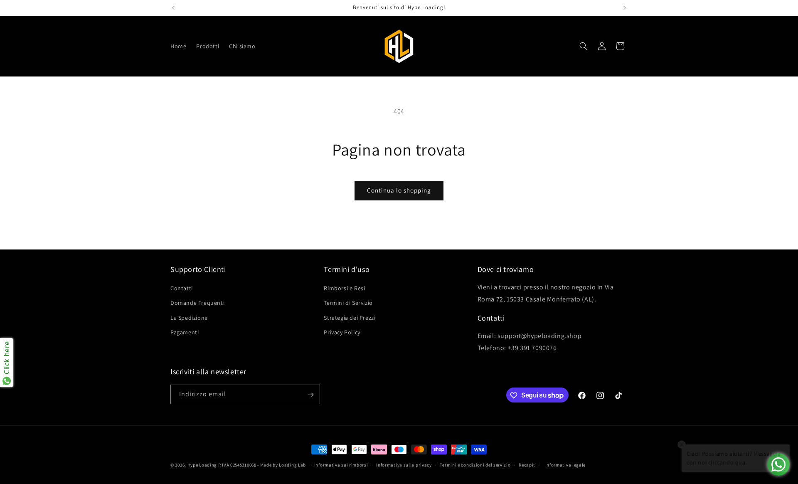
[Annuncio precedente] (173, 8)
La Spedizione (189, 317)
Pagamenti (184, 332)
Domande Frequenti (197, 303)
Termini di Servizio (348, 303)
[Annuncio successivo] (625, 8)
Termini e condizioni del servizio (475, 464)
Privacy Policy (342, 332)
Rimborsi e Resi (344, 288)
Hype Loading (202, 465)
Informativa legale (565, 464)
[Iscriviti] (310, 395)
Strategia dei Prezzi (349, 317)
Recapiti (528, 464)
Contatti (181, 288)
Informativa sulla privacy (404, 464)
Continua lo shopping (399, 190)
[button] (583, 46)
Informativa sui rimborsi (341, 464)
